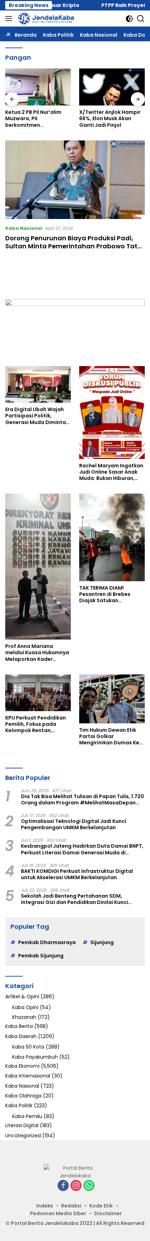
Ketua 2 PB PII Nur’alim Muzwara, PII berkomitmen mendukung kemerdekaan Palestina (35, 118)
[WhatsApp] (89, 1186)
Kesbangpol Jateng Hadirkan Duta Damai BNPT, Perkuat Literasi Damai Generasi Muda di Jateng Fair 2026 (82, 849)
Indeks (44, 1205)
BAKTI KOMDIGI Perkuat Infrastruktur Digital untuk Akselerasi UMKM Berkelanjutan (77, 874)
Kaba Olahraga (23, 1095)
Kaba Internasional (27, 1075)
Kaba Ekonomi (22, 1066)
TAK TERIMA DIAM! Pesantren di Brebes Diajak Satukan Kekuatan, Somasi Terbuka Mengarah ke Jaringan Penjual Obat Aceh (108, 594)
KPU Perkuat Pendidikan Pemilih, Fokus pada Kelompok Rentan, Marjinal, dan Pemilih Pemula (35, 724)
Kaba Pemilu (27, 1116)
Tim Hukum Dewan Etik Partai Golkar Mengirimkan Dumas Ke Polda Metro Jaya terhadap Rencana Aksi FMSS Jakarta (109, 736)
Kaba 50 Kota (28, 1046)
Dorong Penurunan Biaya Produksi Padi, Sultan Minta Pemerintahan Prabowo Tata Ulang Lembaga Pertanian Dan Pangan (73, 246)
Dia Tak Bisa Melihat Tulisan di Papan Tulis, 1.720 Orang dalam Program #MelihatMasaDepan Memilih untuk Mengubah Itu (82, 799)
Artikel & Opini (22, 996)
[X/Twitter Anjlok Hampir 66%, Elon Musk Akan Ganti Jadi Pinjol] (112, 86)
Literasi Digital (21, 1125)
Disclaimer (108, 1213)
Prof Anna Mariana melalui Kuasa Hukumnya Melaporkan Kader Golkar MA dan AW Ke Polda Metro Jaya (37, 652)
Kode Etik (101, 1205)
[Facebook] (63, 1186)
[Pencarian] (141, 18)
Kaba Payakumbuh (35, 1056)
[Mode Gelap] (129, 18)
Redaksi (71, 1205)
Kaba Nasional (23, 228)
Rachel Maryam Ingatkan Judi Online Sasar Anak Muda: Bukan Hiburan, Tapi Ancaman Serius (111, 472)
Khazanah (24, 1017)
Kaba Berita (19, 1026)
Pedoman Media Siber (58, 1213)
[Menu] (10, 18)
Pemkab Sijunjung (40, 955)
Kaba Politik (18, 1105)
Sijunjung (102, 942)
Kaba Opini (25, 1007)
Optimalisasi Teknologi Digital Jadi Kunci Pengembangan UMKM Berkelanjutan (73, 824)
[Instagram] (76, 1186)
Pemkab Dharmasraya (47, 942)
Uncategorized (23, 1135)
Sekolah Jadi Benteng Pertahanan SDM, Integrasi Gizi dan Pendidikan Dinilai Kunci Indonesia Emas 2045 (74, 899)
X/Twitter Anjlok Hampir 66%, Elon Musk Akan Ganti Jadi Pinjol (110, 118)
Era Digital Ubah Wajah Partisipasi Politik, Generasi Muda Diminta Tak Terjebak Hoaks (35, 415)
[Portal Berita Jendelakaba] (45, 18)
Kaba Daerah (21, 1036)
